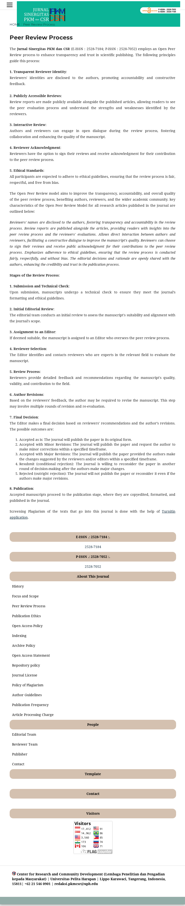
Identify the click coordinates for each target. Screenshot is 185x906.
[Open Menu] (9, 5)
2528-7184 (93, 546)
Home (15, 24)
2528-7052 (93, 566)
